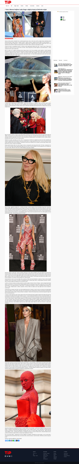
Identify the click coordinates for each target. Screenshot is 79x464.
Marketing (66, 454)
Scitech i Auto (45, 455)
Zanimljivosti (45, 458)
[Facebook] (5, 456)
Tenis (54, 455)
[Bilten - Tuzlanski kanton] (63, 20)
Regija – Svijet (35, 455)
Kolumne (37, 5)
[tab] (55, 60)
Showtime (45, 456)
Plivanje (55, 458)
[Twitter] (7, 456)
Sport (42, 5)
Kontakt (65, 456)
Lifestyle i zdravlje (46, 453)
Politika (26, 5)
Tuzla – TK (34, 453)
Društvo (22, 5)
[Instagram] (11, 456)
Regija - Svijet (16, 5)
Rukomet (55, 456)
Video (44, 457)
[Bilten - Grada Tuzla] (63, 17)
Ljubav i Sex (45, 454)
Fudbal (55, 453)
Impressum (66, 453)
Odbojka (55, 457)
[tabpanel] (63, 78)
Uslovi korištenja (67, 455)
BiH (11, 5)
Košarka (55, 454)
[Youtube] (9, 456)
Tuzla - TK (7, 5)
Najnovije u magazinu (9, 38)
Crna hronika (32, 5)
